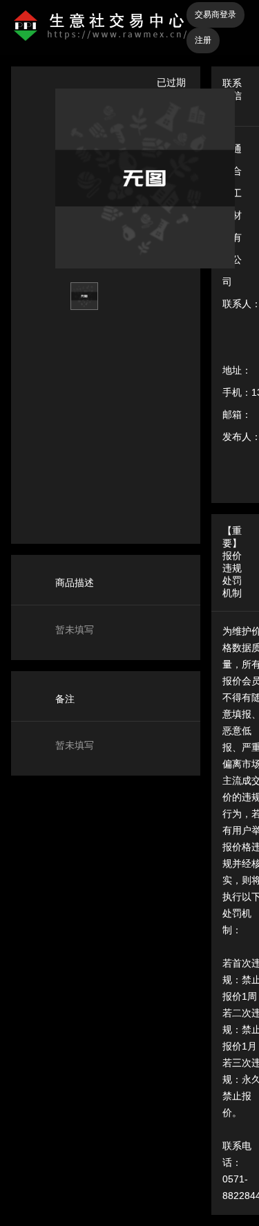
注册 (203, 40)
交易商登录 (215, 14)
